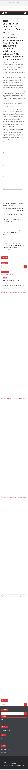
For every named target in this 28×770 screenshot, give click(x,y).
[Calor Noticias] (3, 13)
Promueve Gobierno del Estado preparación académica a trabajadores (14, 204)
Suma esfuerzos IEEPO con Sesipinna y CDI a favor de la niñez (14, 209)
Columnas (5, 277)
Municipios (5, 20)
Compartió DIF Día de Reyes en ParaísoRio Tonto (12, 220)
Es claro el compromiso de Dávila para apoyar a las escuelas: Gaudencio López (13, 232)
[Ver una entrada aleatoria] (25, 13)
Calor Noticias (15, 283)
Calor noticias (16, 34)
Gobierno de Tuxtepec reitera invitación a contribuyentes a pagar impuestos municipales (13, 245)
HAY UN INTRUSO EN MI (11, 280)
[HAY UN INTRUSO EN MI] (14, 275)
